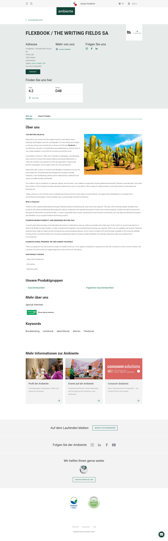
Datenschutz (86, 527)
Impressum (75, 527)
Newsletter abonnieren (105, 428)
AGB (94, 527)
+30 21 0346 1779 (38, 63)
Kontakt (33, 72)
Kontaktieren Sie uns (84, 480)
